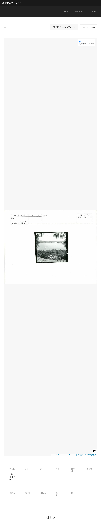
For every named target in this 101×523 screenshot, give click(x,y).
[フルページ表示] (8, 51)
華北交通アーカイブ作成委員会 (86, 455)
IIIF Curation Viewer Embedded (63, 455)
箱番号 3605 (80, 11)
